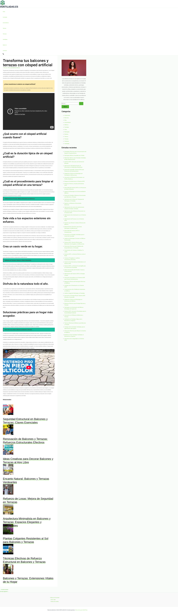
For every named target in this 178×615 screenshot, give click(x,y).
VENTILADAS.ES (9, 6)
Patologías (66, 131)
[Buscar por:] (72, 103)
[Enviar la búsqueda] (81, 103)
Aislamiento (67, 115)
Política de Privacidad (54, 597)
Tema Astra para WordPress (81, 610)
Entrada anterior (4, 589)
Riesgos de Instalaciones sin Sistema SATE (74, 181)
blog (65, 120)
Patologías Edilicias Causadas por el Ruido (74, 155)
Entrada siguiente (4, 591)
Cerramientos (6, 22)
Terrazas (5, 33)
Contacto (5, 50)
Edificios (66, 124)
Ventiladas (5, 39)
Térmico (4, 28)
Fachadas (5, 17)
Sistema (66, 134)
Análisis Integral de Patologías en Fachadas (74, 293)
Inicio (4, 11)
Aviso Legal (53, 599)
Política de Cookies (55, 601)
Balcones (66, 117)
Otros (65, 129)
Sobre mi (5, 45)
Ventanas (66, 141)
